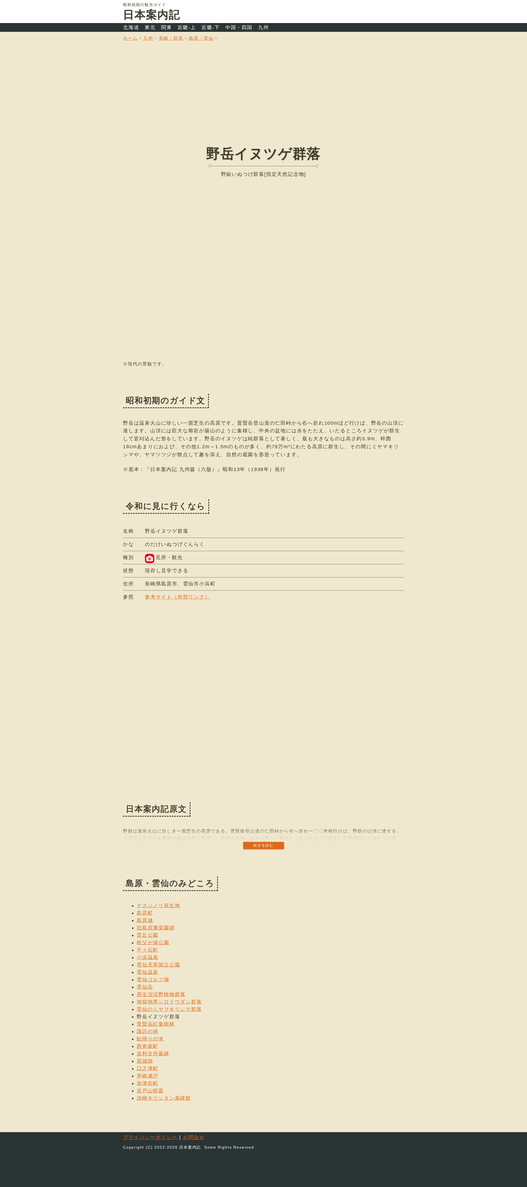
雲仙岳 (145, 987)
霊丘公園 (147, 935)
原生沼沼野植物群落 (161, 994)
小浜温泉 (147, 957)
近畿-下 (210, 27)
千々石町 (147, 950)
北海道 (131, 27)
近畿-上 (187, 27)
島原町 (145, 913)
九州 (263, 27)
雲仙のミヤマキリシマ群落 (169, 1009)
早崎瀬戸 (147, 1076)
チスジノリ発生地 (158, 905)
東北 (150, 27)
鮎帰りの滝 (150, 1039)
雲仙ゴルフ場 (153, 979)
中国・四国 (239, 27)
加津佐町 (147, 1083)
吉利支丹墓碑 (153, 1053)
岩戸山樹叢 (150, 1090)
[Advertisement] (263, 97)
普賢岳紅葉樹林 (156, 1024)
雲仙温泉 (147, 972)
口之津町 (147, 1068)
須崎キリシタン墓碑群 (164, 1098)
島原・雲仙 (201, 38)
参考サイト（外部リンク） (177, 597)
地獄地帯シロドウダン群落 (169, 1002)
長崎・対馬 (171, 38)
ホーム (130, 38)
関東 (166, 27)
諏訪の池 (147, 1031)
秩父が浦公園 (153, 942)
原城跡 (145, 1061)
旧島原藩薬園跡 (156, 928)
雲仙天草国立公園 (158, 965)
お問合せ (193, 1137)
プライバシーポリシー (150, 1137)
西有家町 (147, 1046)
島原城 (145, 920)
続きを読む (263, 845)
